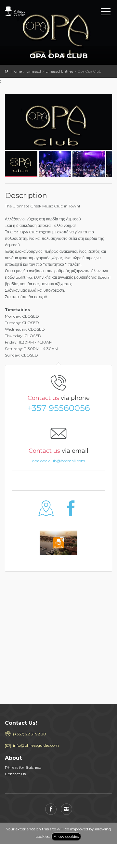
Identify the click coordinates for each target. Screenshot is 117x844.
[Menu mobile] (105, 13)
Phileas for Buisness (23, 767)
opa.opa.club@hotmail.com (58, 460)
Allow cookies (66, 836)
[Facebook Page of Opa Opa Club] (71, 513)
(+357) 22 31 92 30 (29, 734)
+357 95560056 (58, 408)
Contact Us (15, 773)
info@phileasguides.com (36, 745)
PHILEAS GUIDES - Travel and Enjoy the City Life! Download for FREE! (34, 11)
